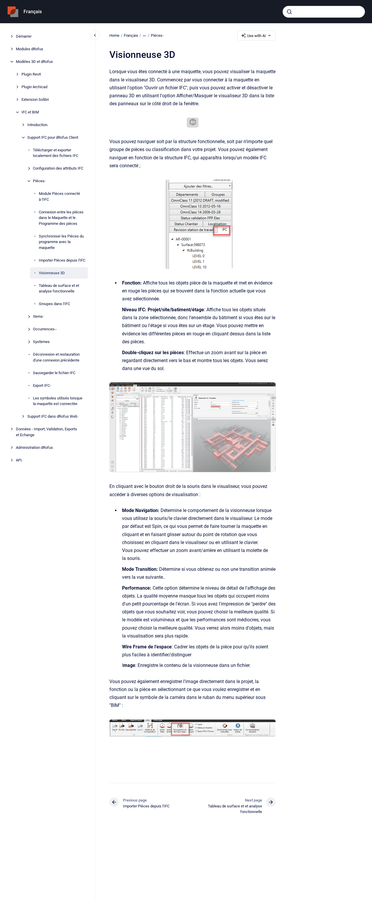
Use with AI (256, 36)
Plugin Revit (31, 74)
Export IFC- (42, 385)
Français (33, 11)
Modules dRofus (29, 49)
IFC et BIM (30, 112)
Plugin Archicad (34, 87)
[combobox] (324, 11)
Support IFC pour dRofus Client (52, 137)
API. (19, 460)
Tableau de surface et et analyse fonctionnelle (59, 288)
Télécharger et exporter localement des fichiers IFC (55, 153)
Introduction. (37, 125)
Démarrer (23, 36)
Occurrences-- (45, 329)
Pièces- (39, 181)
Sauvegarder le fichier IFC (54, 373)
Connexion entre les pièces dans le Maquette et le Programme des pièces (61, 218)
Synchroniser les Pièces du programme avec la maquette (61, 242)
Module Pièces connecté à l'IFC (59, 196)
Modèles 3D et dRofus (34, 61)
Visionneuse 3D (52, 273)
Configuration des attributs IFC (58, 168)
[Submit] (289, 11)
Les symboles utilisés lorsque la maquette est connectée (57, 401)
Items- (38, 316)
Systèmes (41, 341)
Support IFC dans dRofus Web (52, 416)
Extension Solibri (35, 99)
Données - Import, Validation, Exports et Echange (46, 432)
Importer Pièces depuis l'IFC (62, 260)
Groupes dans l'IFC (54, 304)
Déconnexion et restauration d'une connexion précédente (56, 357)
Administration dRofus (34, 447)
